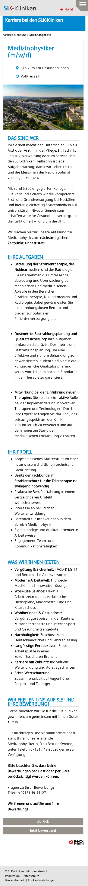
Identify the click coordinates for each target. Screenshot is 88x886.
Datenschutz (31, 876)
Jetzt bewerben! (43, 830)
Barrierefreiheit (15, 880)
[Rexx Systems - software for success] (76, 842)
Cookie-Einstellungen (42, 880)
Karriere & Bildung (15, 35)
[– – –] (82, 3)
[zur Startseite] (20, 8)
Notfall (69, 9)
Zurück (43, 821)
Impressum (12, 876)
